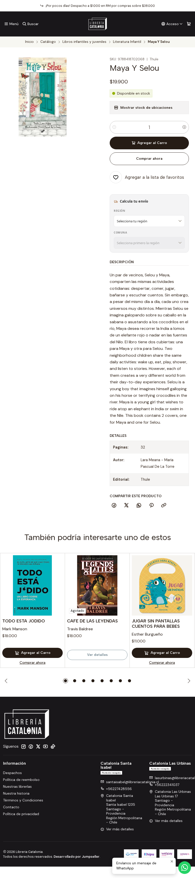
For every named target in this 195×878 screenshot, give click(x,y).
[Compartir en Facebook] (114, 505)
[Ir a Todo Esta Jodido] (32, 585)
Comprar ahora (149, 158)
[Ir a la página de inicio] (97, 23)
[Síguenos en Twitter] (38, 746)
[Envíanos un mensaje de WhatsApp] (184, 867)
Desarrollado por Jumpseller (77, 856)
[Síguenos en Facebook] (30, 746)
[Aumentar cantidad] (184, 127)
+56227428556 (119, 788)
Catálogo (48, 42)
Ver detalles (97, 655)
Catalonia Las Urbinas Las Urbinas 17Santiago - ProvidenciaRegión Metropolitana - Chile (173, 802)
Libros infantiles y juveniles (84, 42)
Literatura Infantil (127, 42)
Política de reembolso (21, 779)
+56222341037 (167, 784)
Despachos (12, 773)
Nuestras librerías (17, 786)
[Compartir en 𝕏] (126, 505)
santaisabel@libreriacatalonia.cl (132, 782)
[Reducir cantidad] (114, 127)
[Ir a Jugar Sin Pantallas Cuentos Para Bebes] (162, 585)
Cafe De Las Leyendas (92, 620)
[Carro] (189, 24)
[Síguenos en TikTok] (52, 746)
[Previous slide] (7, 681)
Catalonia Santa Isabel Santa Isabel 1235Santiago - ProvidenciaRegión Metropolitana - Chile (124, 809)
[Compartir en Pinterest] (151, 505)
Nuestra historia (16, 793)
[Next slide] (188, 681)
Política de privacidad (21, 814)
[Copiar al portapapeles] (163, 505)
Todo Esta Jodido (23, 620)
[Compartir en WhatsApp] (139, 505)
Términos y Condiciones (23, 800)
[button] (65, 681)
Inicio (29, 42)
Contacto (11, 807)
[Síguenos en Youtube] (45, 746)
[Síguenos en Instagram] (23, 746)
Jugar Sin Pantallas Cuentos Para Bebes (156, 623)
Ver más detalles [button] (120, 829)
